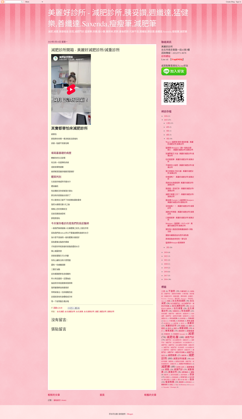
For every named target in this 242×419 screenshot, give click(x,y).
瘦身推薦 (169, 382)
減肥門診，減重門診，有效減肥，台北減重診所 (179, 347)
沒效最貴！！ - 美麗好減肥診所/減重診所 (180, 207)
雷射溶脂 (167, 380)
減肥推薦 (172, 355)
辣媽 (173, 380)
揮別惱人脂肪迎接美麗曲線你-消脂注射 (179, 230)
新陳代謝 (184, 377)
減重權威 (185, 372)
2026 (166, 116)
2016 (166, 279)
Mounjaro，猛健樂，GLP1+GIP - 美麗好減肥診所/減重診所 (179, 224)
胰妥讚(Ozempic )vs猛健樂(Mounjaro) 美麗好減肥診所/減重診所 (180, 201)
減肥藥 (165, 366)
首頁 (102, 394)
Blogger (130, 414)
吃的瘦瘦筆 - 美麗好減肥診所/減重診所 (180, 160)
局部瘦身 (181, 321)
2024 (166, 252)
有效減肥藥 (173, 318)
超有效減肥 (174, 375)
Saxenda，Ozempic (169, 387)
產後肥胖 (181, 331)
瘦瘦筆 (181, 382)
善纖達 (167, 334)
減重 (167, 369)
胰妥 (169, 328)
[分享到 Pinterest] (78, 308)
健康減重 (183, 328)
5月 (167, 131)
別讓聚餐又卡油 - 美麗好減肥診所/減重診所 (180, 154)
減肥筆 (183, 355)
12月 (168, 123)
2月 (167, 247)
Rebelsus (184, 385)
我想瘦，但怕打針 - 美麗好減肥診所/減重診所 (180, 189)
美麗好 (190, 323)
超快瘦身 (184, 375)
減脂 (192, 372)
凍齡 (190, 326)
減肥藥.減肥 (180, 367)
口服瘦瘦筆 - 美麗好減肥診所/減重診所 (180, 218)
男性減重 (190, 321)
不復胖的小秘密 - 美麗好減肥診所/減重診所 (180, 166)
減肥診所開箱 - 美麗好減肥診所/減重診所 (180, 213)
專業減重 (169, 330)
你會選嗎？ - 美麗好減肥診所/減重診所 (180, 178)
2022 (166, 256)
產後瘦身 (190, 331)
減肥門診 (189, 337)
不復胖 (171, 291)
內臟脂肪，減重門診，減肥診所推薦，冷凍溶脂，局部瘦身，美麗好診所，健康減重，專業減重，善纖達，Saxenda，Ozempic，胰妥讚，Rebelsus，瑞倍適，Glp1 (177, 296)
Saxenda (191, 385)
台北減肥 (60, 311)
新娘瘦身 (175, 377)
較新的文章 (54, 394)
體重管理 (164, 385)
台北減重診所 (89, 311)
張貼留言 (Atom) (60, 400)
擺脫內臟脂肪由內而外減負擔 (177, 235)
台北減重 (79, 311)
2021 (166, 260)
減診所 (166, 375)
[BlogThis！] (71, 308)
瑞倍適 (191, 377)
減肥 (97, 311)
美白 (182, 323)
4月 (167, 134)
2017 (166, 275)
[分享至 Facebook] (76, 308)
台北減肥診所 (70, 311)
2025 (166, 120)
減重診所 (110, 311)
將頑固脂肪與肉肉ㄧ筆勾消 (176, 239)
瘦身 (192, 379)
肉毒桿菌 (182, 318)
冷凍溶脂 (172, 321)
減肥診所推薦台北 (185, 364)
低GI (164, 321)
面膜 (183, 326)
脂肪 (175, 328)
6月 (167, 127)
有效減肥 (185, 310)
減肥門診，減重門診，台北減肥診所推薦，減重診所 (177, 345)
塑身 (192, 374)
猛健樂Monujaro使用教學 (175, 242)
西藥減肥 (191, 318)
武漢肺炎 (167, 323)
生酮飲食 (176, 311)
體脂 (171, 385)
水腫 (168, 301)
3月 (167, 138)
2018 (166, 271)
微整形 (167, 377)
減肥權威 (190, 367)
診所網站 (165, 56)
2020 (166, 264)
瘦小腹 (185, 380)
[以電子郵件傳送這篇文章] (69, 308)
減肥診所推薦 (180, 358)
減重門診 (178, 369)
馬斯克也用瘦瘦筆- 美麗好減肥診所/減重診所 (180, 183)
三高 (163, 291)
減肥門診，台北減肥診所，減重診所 (177, 340)
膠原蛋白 (189, 382)
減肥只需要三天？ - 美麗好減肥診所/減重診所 (180, 195)
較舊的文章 (150, 394)
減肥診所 (103, 311)
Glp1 (176, 385)
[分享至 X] (73, 308)
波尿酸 (175, 323)
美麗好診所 (171, 325)
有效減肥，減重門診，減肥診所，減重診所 (175, 314)
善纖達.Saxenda (179, 334)
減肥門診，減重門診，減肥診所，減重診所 (176, 350)
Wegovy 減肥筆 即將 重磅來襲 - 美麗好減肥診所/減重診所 (179, 143)
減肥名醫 (173, 337)
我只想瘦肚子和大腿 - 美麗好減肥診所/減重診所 (179, 172)
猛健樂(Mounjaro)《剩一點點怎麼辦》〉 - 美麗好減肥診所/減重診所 (179, 148)
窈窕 (163, 328)
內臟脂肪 (183, 291)
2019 (166, 267)
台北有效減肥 (178, 300)
